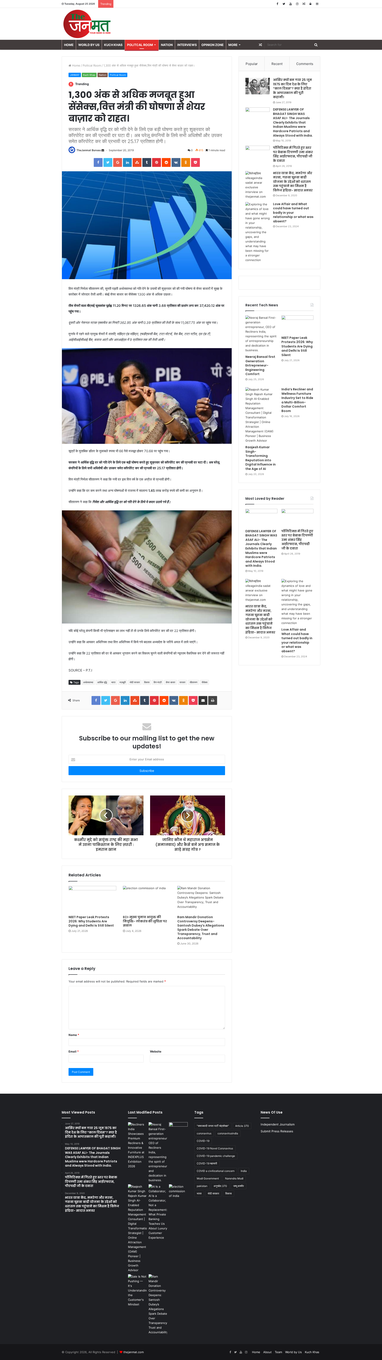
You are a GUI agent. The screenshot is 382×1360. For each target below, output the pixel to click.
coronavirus (204, 1133)
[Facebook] (277, 4)
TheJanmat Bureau (88, 150)
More (233, 45)
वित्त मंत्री (158, 682)
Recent (277, 64)
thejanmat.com (133, 1352)
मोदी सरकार (135, 682)
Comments (304, 64)
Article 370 (242, 1125)
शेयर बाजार (170, 682)
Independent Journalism (278, 1124)
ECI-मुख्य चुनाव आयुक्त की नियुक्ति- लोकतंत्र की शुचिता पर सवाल (145, 921)
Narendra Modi (234, 1178)
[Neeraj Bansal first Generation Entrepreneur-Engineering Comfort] (261, 334)
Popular (252, 64)
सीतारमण (193, 682)
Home (69, 45)
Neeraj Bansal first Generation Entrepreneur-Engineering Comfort (260, 365)
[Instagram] (297, 4)
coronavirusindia (228, 1133)
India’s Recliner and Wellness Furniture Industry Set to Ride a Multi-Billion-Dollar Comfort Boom (297, 400)
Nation (167, 45)
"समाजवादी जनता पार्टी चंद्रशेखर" (213, 1125)
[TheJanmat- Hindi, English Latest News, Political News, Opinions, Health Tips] (87, 24)
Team (278, 1352)
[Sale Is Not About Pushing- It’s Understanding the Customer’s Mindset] (137, 1290)
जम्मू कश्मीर (238, 1186)
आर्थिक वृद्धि (102, 682)
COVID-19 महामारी (207, 1163)
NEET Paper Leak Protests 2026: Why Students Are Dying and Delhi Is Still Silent (91, 921)
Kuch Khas (113, 45)
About (267, 1352)
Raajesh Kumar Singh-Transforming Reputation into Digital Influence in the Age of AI (260, 458)
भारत (113, 682)
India (244, 1171)
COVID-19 (203, 1141)
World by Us (88, 45)
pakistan (202, 1186)
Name (74, 1035)
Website (155, 1051)
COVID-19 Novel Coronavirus (215, 1148)
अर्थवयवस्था (88, 682)
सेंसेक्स (204, 682)
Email (74, 1051)
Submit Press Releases (277, 1131)
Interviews (187, 45)
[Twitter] (284, 4)
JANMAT (75, 74)
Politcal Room (140, 45)
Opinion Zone (212, 45)
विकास (146, 682)
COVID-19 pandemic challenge (216, 1156)
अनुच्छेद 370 (220, 1186)
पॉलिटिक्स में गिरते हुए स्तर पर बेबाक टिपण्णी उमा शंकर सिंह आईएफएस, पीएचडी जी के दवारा (293, 154)
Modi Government (208, 1178)
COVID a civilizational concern (216, 1171)
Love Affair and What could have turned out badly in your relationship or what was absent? (293, 212)
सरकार (182, 682)
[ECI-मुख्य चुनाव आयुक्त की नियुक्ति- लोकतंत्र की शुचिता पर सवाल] (147, 899)
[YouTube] (290, 4)
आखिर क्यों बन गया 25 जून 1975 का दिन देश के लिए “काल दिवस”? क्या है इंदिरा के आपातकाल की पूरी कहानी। (292, 88)
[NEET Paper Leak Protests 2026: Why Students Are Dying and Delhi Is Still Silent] (92, 899)
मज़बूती (123, 682)
